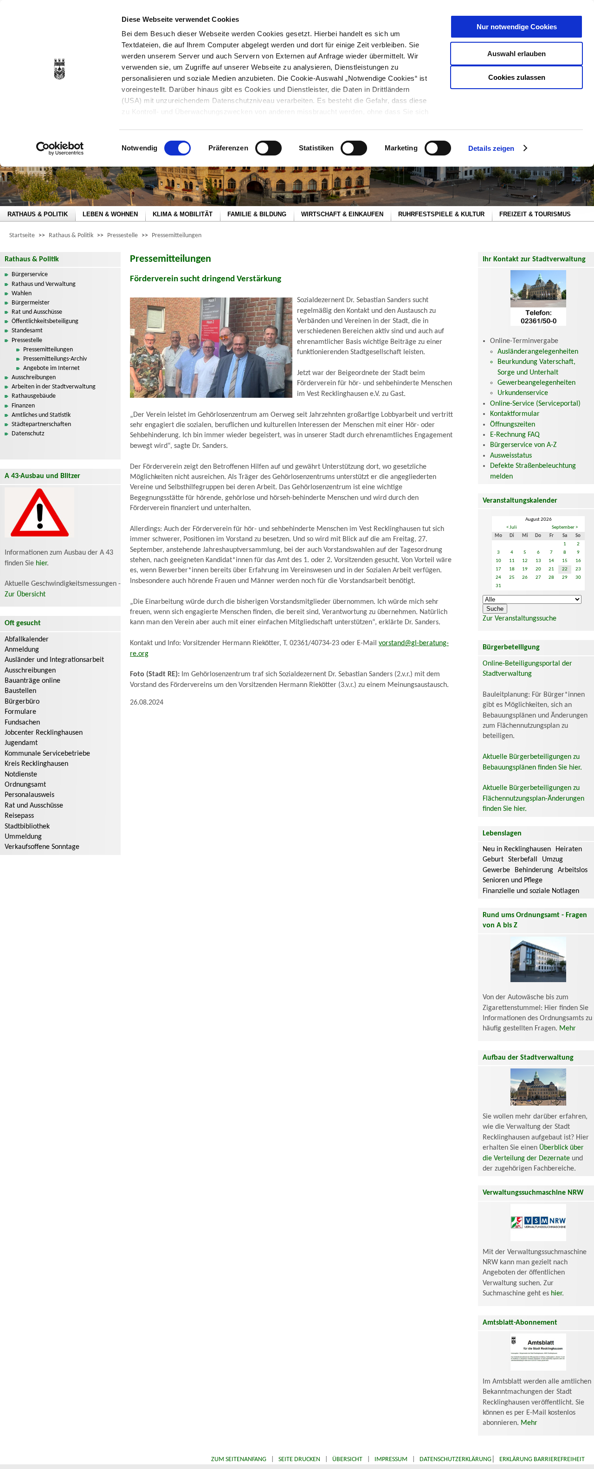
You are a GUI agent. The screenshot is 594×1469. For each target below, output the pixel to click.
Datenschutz (28, 433)
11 (512, 560)
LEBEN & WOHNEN (110, 214)
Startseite (22, 235)
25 (512, 577)
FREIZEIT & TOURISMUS (535, 214)
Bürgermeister (31, 302)
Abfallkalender (27, 639)
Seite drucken (299, 1459)
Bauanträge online (32, 681)
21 (551, 569)
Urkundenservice (522, 393)
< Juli (511, 527)
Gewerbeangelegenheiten (536, 383)
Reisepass (19, 816)
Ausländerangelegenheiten (537, 352)
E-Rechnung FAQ (515, 435)
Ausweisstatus (511, 455)
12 (525, 560)
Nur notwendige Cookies (517, 27)
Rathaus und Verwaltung (44, 284)
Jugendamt (21, 743)
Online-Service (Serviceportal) (535, 404)
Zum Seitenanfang (238, 1459)
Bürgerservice (30, 274)
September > (565, 527)
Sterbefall (522, 859)
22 (565, 569)
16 (578, 560)
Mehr (567, 1028)
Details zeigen (491, 148)
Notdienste (21, 774)
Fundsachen (22, 722)
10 (498, 560)
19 (525, 569)
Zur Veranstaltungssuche (519, 618)
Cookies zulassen (516, 77)
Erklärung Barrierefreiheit (542, 1459)
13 (538, 560)
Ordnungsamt (25, 785)
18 (512, 569)
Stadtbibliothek (27, 826)
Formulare (20, 712)
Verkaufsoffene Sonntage (42, 847)
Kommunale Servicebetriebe (47, 753)
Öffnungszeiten (512, 424)
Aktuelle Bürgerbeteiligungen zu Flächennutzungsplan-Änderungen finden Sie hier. (533, 798)
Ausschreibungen (34, 377)
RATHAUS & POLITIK (37, 214)
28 (551, 577)
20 (538, 569)
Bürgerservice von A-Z (523, 445)
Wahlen (22, 293)
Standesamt (27, 330)
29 (565, 577)
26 (525, 577)
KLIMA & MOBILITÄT (183, 214)
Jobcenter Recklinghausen (44, 733)
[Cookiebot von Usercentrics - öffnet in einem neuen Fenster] (60, 148)
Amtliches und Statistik (41, 415)
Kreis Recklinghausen (36, 764)
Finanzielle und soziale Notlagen (531, 891)
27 (538, 577)
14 (551, 560)
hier (41, 563)
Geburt (493, 859)
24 (498, 577)
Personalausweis (29, 795)
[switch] (268, 148)
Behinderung (534, 870)
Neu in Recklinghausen (517, 849)
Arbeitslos (573, 870)
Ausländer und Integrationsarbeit (54, 660)
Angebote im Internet (51, 368)
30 (578, 577)
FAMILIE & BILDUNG (256, 214)
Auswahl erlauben (516, 54)
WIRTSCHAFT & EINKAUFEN (342, 214)
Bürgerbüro (22, 701)
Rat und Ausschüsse (37, 312)
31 (498, 586)
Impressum (390, 1459)
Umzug (552, 859)
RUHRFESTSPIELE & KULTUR (441, 214)
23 (578, 569)
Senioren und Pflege (512, 880)
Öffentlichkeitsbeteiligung (45, 321)
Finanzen (23, 405)
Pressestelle (122, 235)
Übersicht (347, 1459)
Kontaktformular (515, 414)
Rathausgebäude (34, 396)
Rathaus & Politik (71, 235)
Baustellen (20, 691)
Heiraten (568, 849)
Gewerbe (496, 870)
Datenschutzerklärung (455, 1459)
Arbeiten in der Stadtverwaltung (54, 386)
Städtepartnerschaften (41, 424)
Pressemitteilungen (176, 235)
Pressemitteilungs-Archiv (55, 359)
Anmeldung (22, 650)
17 (498, 569)
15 (565, 560)
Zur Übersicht (25, 594)
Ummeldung (23, 837)
